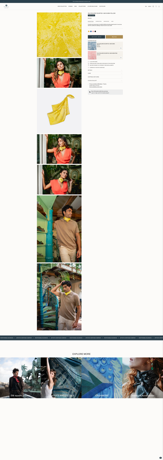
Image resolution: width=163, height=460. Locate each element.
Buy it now (114, 36)
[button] (70, 6)
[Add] (121, 48)
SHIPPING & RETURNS (93, 76)
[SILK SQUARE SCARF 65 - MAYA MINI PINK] (92, 55)
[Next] (159, 1)
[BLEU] (91, 31)
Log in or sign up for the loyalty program (100, 92)
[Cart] (159, 6)
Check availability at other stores (95, 86)
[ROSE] (93, 31)
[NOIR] (95, 31)
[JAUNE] (89, 31)
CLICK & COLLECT (92, 80)
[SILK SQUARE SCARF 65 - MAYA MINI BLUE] (92, 46)
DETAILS (90, 70)
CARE (89, 73)
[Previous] (3, 1)
